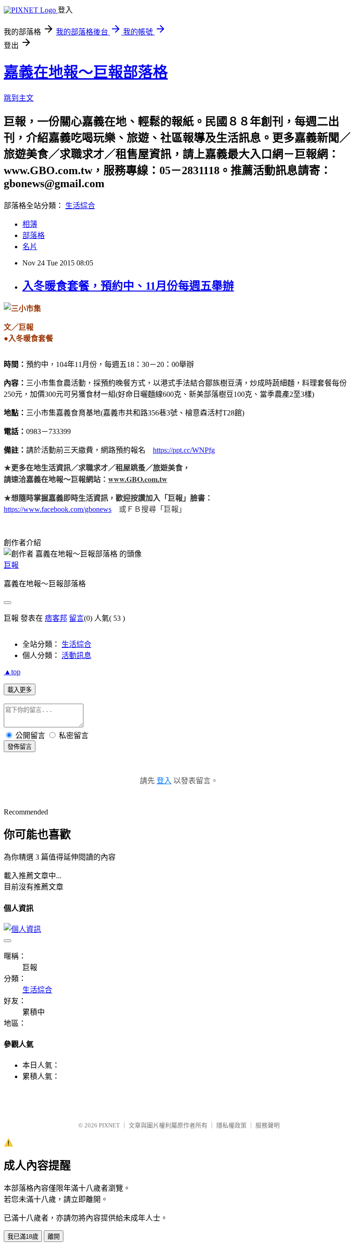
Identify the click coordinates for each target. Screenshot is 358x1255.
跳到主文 (19, 98)
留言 (76, 618)
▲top (12, 672)
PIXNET (109, 1125)
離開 (54, 1236)
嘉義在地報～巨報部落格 (86, 72)
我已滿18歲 (22, 1236)
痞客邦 (56, 618)
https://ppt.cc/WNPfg (184, 450)
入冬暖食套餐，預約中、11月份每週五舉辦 (128, 286)
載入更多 (19, 689)
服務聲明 (267, 1125)
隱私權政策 (231, 1125)
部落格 (33, 235)
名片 (29, 247)
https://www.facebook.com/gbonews (57, 509)
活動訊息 (76, 655)
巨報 (11, 565)
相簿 (29, 224)
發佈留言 (19, 746)
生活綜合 (80, 206)
